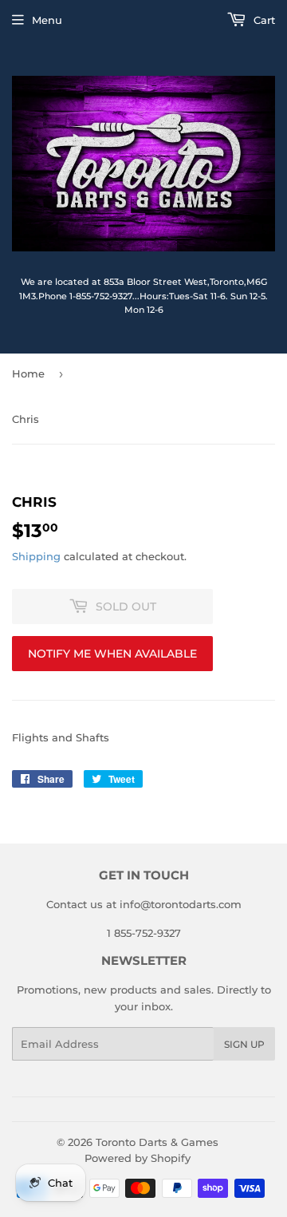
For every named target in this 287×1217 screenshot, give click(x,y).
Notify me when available (112, 653)
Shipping (36, 556)
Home (28, 373)
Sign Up (244, 1044)
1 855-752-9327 (144, 933)
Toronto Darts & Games (157, 1142)
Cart (262, 20)
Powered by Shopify (138, 1158)
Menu (47, 20)
